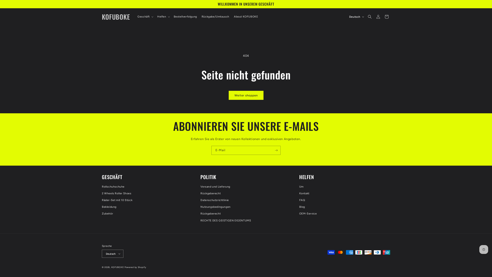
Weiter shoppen (246, 95)
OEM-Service (308, 213)
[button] (145, 17)
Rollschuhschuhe (113, 186)
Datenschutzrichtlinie (214, 200)
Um (301, 186)
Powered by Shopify (135, 267)
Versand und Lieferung (215, 186)
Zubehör (107, 213)
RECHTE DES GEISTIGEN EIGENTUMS (225, 220)
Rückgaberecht (210, 193)
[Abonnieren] (276, 150)
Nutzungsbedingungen (215, 207)
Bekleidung (109, 207)
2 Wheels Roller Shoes (116, 193)
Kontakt (304, 193)
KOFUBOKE (117, 267)
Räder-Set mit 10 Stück (117, 200)
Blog (302, 207)
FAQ (302, 200)
